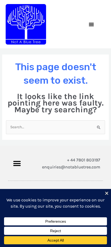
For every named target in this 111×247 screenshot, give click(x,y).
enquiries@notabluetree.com (71, 167)
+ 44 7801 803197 (83, 160)
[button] (91, 24)
